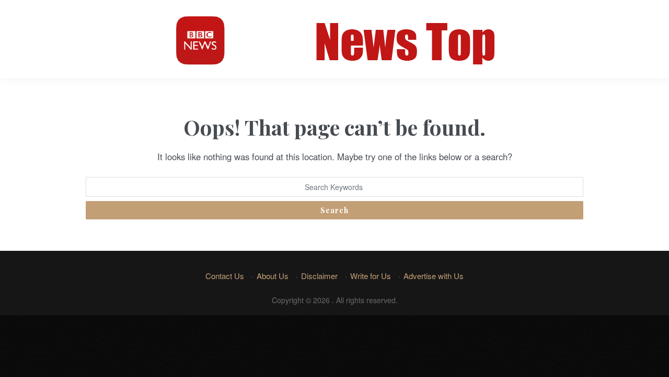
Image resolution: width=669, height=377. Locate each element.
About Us (273, 275)
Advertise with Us (433, 275)
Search (334, 210)
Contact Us (224, 275)
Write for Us (370, 275)
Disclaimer (319, 275)
